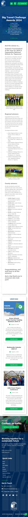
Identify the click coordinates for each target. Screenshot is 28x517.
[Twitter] (9, 495)
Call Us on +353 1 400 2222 (10, 427)
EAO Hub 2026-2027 (6, 477)
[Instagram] (16, 495)
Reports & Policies (6, 473)
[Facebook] (3, 495)
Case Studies (5, 465)
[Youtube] (13, 495)
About (3, 461)
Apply (3, 463)
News (3, 467)
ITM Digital (23, 514)
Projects (4, 469)
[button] (11, 3)
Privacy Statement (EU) (7, 450)
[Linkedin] (6, 495)
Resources (4, 471)
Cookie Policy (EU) (5, 452)
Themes (4, 475)
